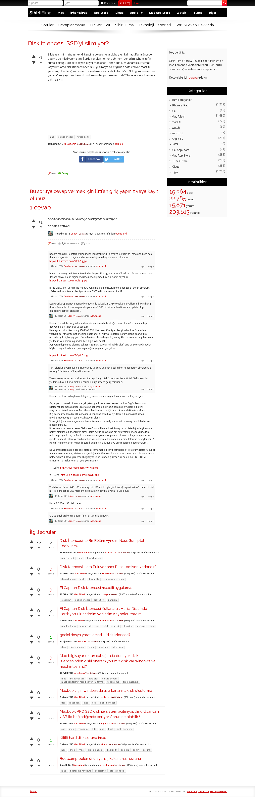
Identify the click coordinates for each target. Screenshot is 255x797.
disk (82, 579)
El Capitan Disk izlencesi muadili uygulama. (96, 588)
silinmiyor (118, 647)
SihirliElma (192, 791)
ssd (94, 703)
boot (110, 729)
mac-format (67, 558)
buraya (193, 77)
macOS (176, 122)
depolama (103, 647)
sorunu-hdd (86, 626)
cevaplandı (121, 233)
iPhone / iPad (180, 105)
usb (63, 703)
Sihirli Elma (124, 25)
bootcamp (100, 771)
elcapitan (66, 600)
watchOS (177, 133)
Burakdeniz (70, 144)
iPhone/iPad (78, 13)
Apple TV (177, 138)
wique (104, 744)
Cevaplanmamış (71, 25)
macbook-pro (68, 626)
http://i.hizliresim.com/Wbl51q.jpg (68, 261)
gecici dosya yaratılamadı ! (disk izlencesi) (95, 635)
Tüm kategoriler (182, 99)
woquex (82, 641)
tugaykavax (79, 673)
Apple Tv (136, 13)
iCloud (119, 13)
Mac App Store (159, 13)
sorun (136, 750)
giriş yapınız (122, 191)
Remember (110, 3)
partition (112, 600)
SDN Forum (203, 791)
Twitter (117, 159)
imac (91, 647)
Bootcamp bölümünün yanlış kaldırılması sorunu (100, 758)
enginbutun (106, 723)
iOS (174, 111)
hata (152, 626)
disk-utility (93, 579)
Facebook (94, 159)
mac (51, 137)
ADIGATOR (110, 552)
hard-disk (93, 678)
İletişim (33, 791)
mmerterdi (105, 620)
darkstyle (106, 573)
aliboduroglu (107, 765)
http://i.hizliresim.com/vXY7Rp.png (79, 467)
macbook (74, 703)
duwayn (105, 594)
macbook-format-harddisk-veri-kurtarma (82, 682)
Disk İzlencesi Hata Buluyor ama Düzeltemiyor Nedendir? (108, 567)
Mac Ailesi (83, 552)
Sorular (47, 25)
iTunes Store (180, 161)
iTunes (197, 13)
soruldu (119, 144)
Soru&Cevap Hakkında (195, 25)
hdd (94, 729)
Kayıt (136, 3)
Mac (61, 13)
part (98, 626)
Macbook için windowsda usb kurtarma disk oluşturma (106, 690)
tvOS (175, 144)
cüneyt (74, 233)
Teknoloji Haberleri (154, 25)
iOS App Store (180, 150)
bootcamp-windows (80, 771)
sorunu (147, 750)
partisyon (141, 626)
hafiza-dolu (83, 137)
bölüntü (125, 750)
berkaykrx (106, 697)
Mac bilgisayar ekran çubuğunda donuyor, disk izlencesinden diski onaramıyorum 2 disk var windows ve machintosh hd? (108, 661)
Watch (181, 13)
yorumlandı (101, 266)
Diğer (212, 13)
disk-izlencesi (65, 137)
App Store (101, 13)
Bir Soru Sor (100, 25)
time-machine (130, 682)
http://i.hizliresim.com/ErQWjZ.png (68, 355)
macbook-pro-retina (113, 579)
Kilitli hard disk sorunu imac (83, 738)
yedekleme (113, 682)
